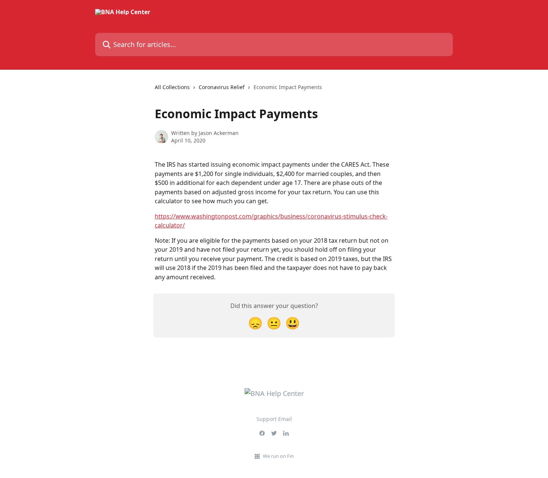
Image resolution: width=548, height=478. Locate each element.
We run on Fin (278, 456)
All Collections (172, 87)
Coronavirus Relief (222, 87)
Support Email (274, 418)
